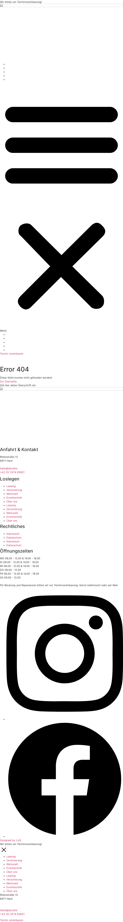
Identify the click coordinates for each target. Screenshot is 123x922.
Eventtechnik (14, 75)
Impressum (13, 533)
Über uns (11, 79)
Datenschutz (14, 537)
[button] (61, 207)
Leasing (11, 64)
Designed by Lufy (10, 840)
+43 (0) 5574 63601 (12, 472)
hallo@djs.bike (8, 468)
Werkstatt (12, 71)
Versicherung (14, 68)
